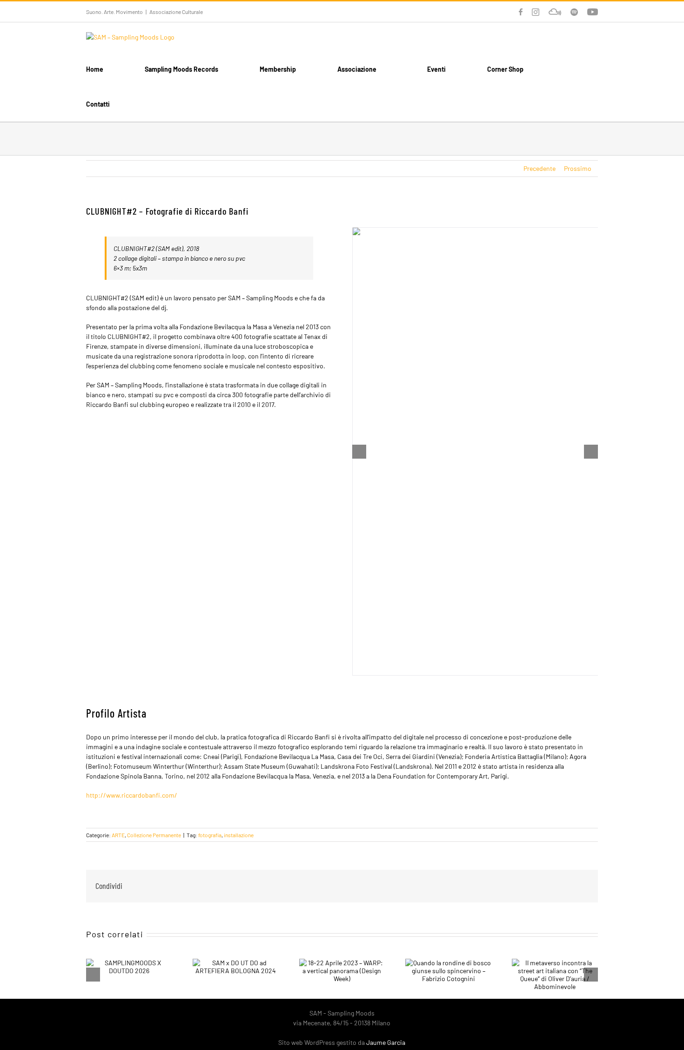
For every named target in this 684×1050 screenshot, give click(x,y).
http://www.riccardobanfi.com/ (131, 795)
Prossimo (577, 168)
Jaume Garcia (385, 1042)
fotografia (209, 835)
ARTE (118, 835)
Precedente (539, 168)
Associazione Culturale (176, 11)
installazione (239, 835)
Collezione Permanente (154, 835)
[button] (153, 104)
